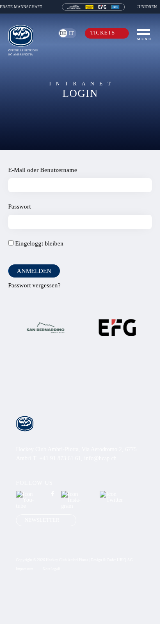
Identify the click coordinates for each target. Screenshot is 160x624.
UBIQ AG (125, 560)
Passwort (19, 206)
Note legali (51, 569)
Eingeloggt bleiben (39, 243)
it (71, 33)
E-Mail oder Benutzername (42, 169)
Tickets (102, 33)
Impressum (24, 569)
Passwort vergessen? (34, 285)
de (62, 33)
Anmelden (34, 270)
